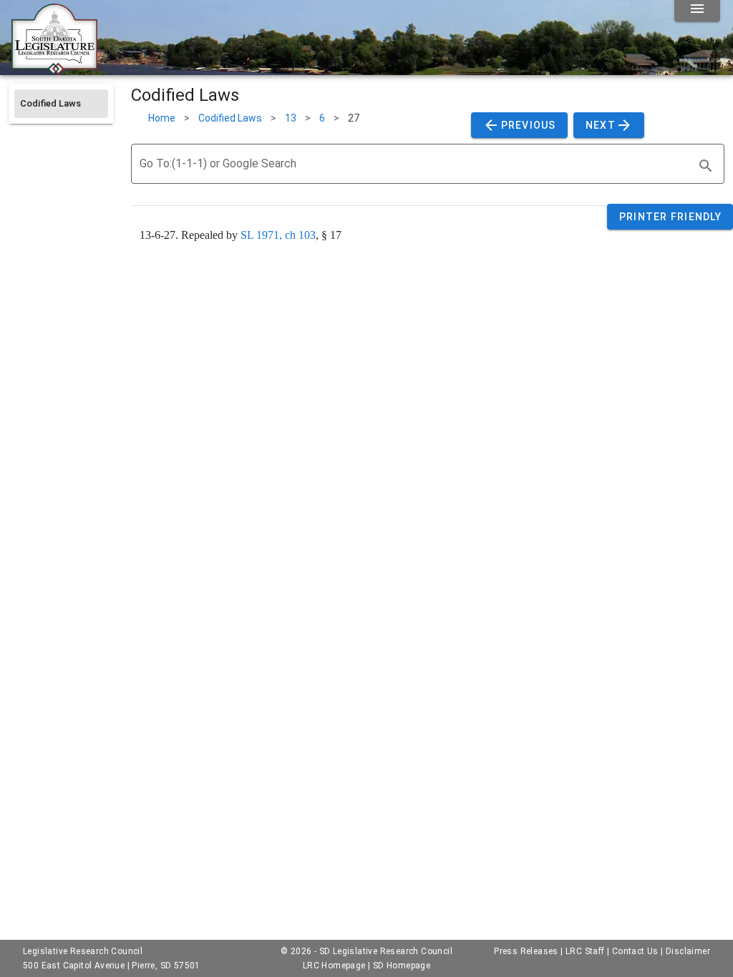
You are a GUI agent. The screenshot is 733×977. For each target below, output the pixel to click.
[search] (706, 166)
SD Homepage (401, 966)
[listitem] (61, 103)
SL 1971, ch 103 (278, 235)
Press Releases (526, 951)
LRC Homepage (334, 966)
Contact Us (635, 951)
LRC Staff (585, 951)
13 (290, 118)
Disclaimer (688, 951)
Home (161, 118)
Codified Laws (230, 118)
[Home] (54, 69)
